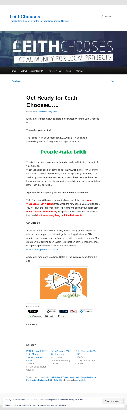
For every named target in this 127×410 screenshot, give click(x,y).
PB (49, 380)
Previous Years (54, 70)
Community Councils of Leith (83, 377)
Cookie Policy (61, 405)
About (68, 70)
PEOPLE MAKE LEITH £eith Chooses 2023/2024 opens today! (37, 355)
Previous (15, 81)
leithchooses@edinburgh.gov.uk (42, 249)
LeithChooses (25, 16)
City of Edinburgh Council (58, 377)
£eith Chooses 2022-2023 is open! (61, 352)
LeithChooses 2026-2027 (32, 70)
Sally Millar (52, 111)
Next (114, 81)
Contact (79, 70)
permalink (80, 380)
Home (13, 70)
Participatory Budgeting (36, 380)
